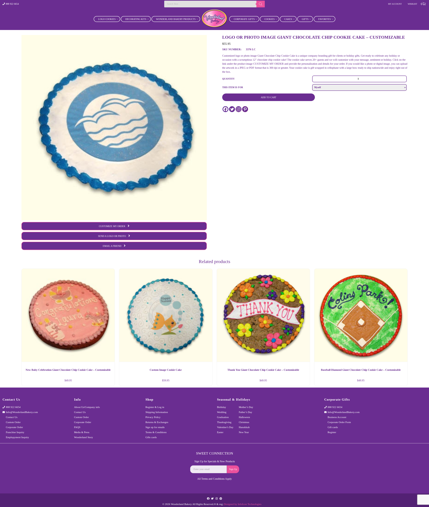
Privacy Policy (153, 417)
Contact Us (11, 417)
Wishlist (412, 4)
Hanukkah (244, 427)
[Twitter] (232, 109)
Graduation (223, 417)
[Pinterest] (245, 109)
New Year (244, 432)
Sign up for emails (155, 427)
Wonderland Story (83, 437)
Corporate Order (14, 427)
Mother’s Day (246, 407)
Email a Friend (112, 246)
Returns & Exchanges (156, 422)
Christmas (244, 422)
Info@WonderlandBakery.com (22, 412)
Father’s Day (245, 412)
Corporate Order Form (339, 422)
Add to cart (268, 97)
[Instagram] (238, 109)
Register (332, 432)
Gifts (305, 19)
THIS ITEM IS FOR (232, 87)
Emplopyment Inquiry (17, 437)
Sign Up (233, 469)
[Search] (260, 4)
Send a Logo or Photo (112, 236)
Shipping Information (156, 412)
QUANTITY (228, 79)
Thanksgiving (224, 422)
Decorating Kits (135, 19)
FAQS (77, 427)
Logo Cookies (107, 19)
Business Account (337, 417)
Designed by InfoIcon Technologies (242, 504)
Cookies (269, 19)
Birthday (221, 407)
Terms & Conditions (156, 432)
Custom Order (13, 422)
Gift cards (333, 427)
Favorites (324, 19)
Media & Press (81, 432)
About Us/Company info (87, 407)
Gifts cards (151, 437)
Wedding (221, 412)
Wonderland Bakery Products (176, 19)
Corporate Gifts (244, 19)
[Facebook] (225, 109)
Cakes (288, 19)
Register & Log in (154, 407)
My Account (395, 4)
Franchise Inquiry (15, 432)
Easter (220, 432)
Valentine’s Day (225, 427)
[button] (109, 381)
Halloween (244, 417)
